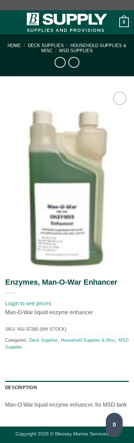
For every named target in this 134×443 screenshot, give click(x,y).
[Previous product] (73, 62)
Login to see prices (28, 303)
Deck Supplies (46, 45)
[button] (9, 22)
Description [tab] (21, 387)
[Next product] (60, 62)
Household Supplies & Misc (88, 340)
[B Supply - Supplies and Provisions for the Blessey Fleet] (67, 22)
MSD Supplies (76, 50)
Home (14, 45)
